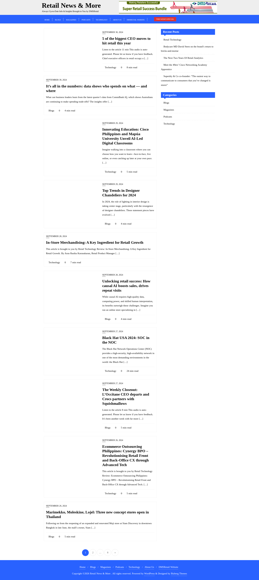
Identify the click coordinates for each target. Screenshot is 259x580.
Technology (110, 67)
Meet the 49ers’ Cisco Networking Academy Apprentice (184, 67)
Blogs (51, 110)
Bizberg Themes (179, 573)
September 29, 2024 (112, 123)
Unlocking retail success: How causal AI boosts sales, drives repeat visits (126, 285)
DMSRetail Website (168, 567)
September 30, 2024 (112, 32)
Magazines (168, 109)
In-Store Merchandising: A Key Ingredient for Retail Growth (94, 242)
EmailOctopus (34, 569)
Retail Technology (172, 39)
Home (83, 567)
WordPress (149, 573)
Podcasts (167, 116)
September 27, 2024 (112, 331)
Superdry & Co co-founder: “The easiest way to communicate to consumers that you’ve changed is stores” (185, 80)
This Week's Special (165, 19)
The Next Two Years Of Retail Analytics (183, 58)
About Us (149, 567)
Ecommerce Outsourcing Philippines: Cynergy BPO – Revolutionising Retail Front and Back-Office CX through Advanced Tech (125, 455)
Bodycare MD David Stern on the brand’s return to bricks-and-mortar (187, 48)
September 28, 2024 (56, 236)
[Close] (56, 534)
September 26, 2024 (112, 440)
